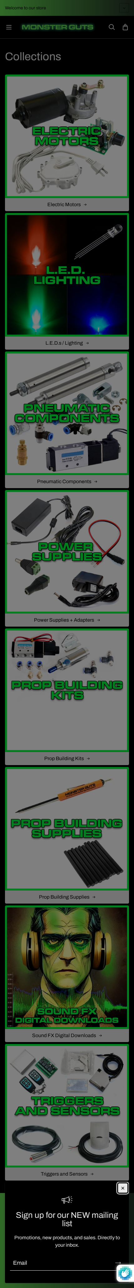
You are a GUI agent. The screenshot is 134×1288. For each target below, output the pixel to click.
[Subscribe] (118, 1263)
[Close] (122, 1188)
